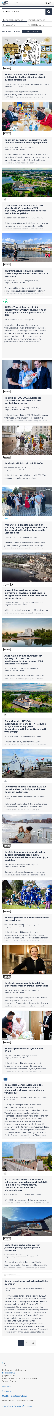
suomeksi (6, 1406)
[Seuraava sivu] (27, 1343)
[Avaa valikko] (17, 3)
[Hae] (49, 11)
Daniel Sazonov (30, 31)
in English (16, 1406)
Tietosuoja (6, 1391)
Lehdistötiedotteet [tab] (13, 20)
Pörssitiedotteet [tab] (36, 20)
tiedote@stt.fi (8, 1373)
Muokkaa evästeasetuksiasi (14, 1396)
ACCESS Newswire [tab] (36, 25)
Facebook (6, 1387)
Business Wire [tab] (9, 25)
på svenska (27, 1406)
